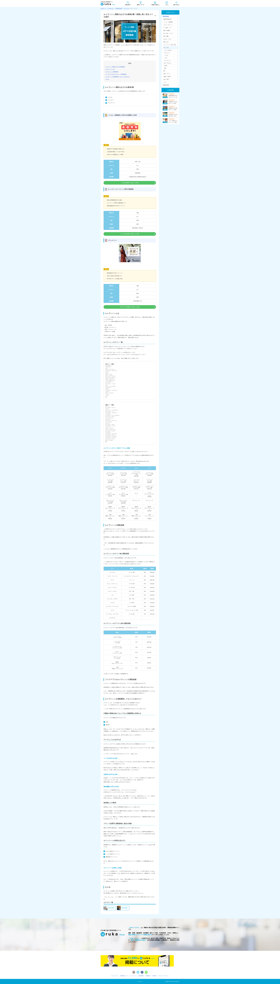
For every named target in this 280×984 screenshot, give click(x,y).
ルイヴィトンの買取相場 (111, 71)
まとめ (107, 79)
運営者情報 (141, 975)
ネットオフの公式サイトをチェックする (130, 233)
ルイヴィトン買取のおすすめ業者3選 (115, 66)
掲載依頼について (124, 975)
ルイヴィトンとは (110, 69)
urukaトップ (103, 8)
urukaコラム (111, 8)
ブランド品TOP (167, 50)
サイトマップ (133, 975)
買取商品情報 (119, 8)
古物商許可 (148, 975)
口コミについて (114, 975)
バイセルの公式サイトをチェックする (129, 182)
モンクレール (167, 60)
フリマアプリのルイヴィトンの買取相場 (115, 74)
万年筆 (165, 65)
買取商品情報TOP (167, 19)
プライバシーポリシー (163, 975)
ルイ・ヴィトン (167, 63)
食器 (165, 68)
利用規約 (154, 975)
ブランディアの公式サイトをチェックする (129, 306)
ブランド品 (126, 8)
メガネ (165, 58)
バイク (164, 82)
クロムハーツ (167, 52)
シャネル (166, 55)
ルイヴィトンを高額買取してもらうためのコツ (117, 76)
